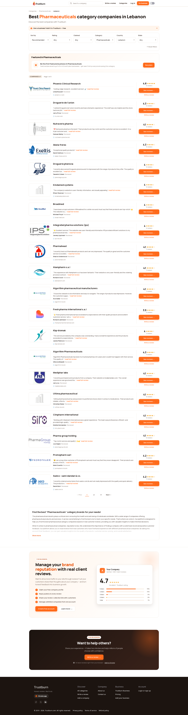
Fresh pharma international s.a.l (69, 309)
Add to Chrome (110, 663)
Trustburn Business (122, 691)
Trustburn (41, 687)
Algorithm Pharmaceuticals (67, 351)
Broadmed (58, 204)
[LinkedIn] (45, 702)
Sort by (33, 35)
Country (120, 35)
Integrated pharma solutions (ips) (71, 225)
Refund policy (104, 710)
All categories (82, 691)
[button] (40, 40)
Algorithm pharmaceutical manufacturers (75, 288)
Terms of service (91, 710)
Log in (132, 3)
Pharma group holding (64, 435)
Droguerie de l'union (63, 102)
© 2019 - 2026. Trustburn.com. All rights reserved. (52, 710)
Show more (36, 536)
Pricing (118, 694)
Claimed (77, 35)
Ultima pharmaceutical (65, 393)
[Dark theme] (152, 3)
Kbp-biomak (59, 330)
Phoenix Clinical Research (67, 83)
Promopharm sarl (62, 454)
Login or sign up (144, 691)
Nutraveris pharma (63, 123)
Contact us (102, 694)
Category (98, 35)
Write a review (110, 3)
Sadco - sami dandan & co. (67, 475)
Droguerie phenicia (63, 163)
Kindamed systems (63, 184)
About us (101, 691)
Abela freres (59, 144)
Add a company (83, 698)
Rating (54, 35)
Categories (123, 3)
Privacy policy (78, 710)
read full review (93, 89)
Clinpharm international (65, 414)
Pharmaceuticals (45, 11)
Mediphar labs (60, 372)
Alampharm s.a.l (61, 267)
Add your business (122, 698)
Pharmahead (60, 246)
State (140, 35)
